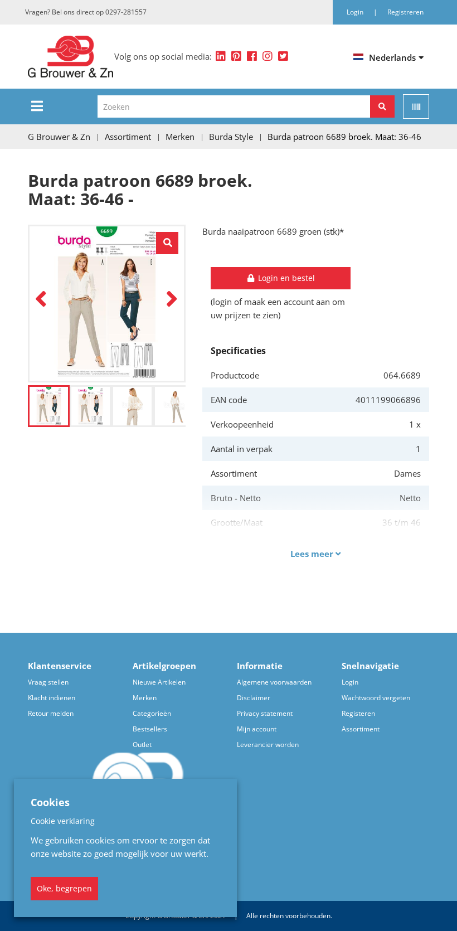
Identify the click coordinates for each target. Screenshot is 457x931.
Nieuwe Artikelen (159, 682)
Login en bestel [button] (285, 278)
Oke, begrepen (64, 888)
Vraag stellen (48, 682)
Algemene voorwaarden (274, 682)
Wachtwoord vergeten (376, 697)
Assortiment (361, 729)
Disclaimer (253, 697)
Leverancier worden (268, 744)
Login (350, 682)
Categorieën (152, 713)
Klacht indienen (51, 697)
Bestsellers (150, 729)
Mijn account (256, 729)
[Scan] (416, 106)
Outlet (142, 744)
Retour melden (51, 713)
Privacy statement (265, 713)
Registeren (358, 713)
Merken (145, 697)
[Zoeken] (382, 106)
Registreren (405, 12)
